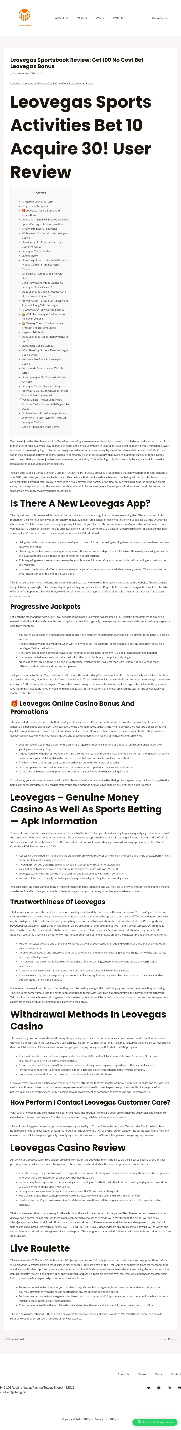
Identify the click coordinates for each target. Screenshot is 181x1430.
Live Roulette (30, 255)
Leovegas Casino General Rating (41, 386)
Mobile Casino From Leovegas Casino (45, 413)
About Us (61, 18)
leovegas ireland (128, 837)
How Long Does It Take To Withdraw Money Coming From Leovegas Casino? (44, 264)
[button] (159, 18)
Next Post (169, 1339)
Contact (119, 18)
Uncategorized (21, 73)
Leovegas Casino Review (36, 251)
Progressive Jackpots (35, 206)
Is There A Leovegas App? (37, 201)
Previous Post (14, 1339)
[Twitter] (148, 1388)
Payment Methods (33, 332)
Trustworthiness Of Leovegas (39, 228)
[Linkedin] (179, 1388)
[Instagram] (169, 1388)
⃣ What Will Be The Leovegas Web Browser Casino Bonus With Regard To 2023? (45, 404)
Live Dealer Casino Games (37, 345)
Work (100, 18)
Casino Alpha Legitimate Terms (40, 426)
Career (82, 18)
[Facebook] (158, 1388)
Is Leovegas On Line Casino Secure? (43, 309)
